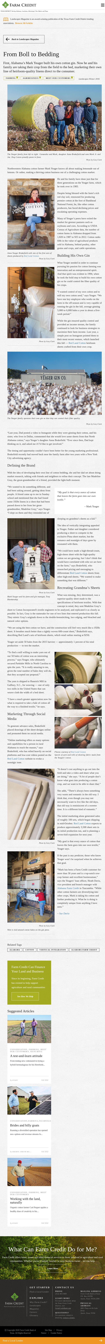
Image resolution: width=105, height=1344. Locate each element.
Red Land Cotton (31, 256)
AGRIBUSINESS (31, 78)
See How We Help (25, 996)
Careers (33, 1312)
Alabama (15, 950)
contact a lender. (69, 1318)
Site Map (48, 1330)
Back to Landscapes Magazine (25, 39)
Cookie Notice (56, 1333)
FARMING (11, 78)
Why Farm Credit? (38, 1302)
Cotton (29, 950)
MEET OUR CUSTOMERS (58, 78)
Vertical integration (53, 950)
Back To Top (98, 1334)
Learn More (52, 1268)
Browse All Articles (24, 23)
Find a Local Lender (39, 1292)
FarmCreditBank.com (63, 1308)
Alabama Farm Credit (68, 888)
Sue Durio (64, 913)
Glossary (34, 1315)
